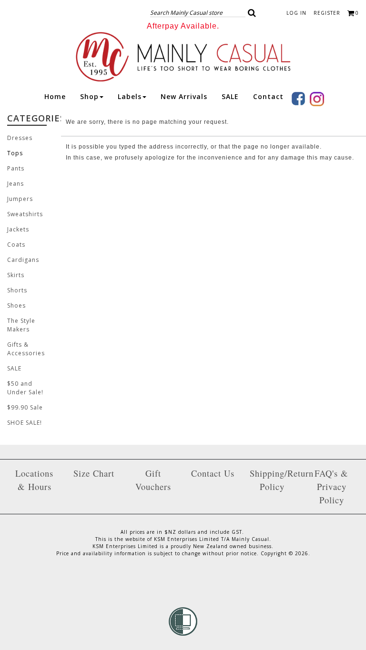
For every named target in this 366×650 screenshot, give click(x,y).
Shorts (17, 290)
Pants (15, 168)
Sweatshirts (25, 214)
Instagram (317, 99)
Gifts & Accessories (26, 348)
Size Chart (93, 473)
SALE (230, 96)
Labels (130, 96)
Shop (89, 96)
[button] (252, 13)
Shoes (16, 305)
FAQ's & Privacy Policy (331, 486)
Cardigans (23, 260)
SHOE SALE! (24, 423)
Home (55, 96)
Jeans (15, 184)
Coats (16, 244)
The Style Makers (21, 325)
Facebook (298, 98)
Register (327, 13)
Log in (296, 13)
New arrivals (184, 96)
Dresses (19, 138)
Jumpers (20, 199)
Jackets (18, 229)
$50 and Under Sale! (25, 388)
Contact (268, 96)
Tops (15, 153)
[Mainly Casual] (183, 56)
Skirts (15, 275)
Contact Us (212, 473)
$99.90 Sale (25, 407)
